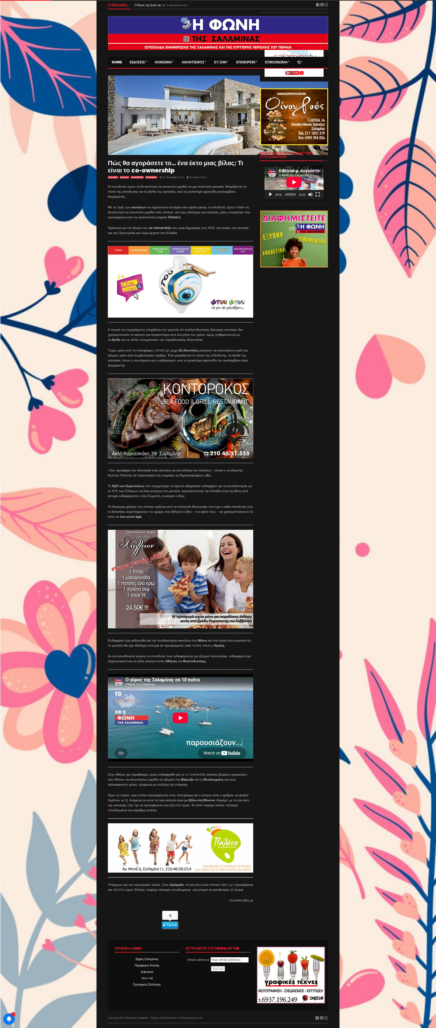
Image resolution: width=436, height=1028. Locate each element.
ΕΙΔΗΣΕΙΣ (137, 62)
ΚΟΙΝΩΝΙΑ (163, 62)
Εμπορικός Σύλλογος (147, 984)
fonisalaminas (198, 177)
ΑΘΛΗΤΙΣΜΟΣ (193, 62)
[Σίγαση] (310, 194)
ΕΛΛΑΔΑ (124, 177)
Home (117, 62)
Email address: (199, 959)
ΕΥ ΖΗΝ (220, 62)
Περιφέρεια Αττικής (147, 965)
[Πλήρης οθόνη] (317, 194)
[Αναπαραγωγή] (270, 194)
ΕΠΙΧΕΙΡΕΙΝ (245, 62)
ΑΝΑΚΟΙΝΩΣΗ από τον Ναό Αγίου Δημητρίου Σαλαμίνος (171, 5)
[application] (294, 182)
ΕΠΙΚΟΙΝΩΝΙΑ (276, 62)
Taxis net (147, 978)
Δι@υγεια (147, 971)
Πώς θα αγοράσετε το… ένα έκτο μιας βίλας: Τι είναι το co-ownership (175, 166)
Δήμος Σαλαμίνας (147, 959)
